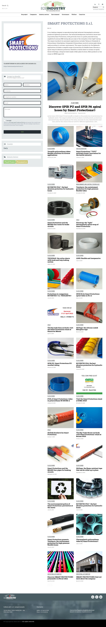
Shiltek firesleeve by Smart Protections (58, 434)
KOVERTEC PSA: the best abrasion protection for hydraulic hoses (89, 365)
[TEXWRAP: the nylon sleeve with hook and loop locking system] (61, 243)
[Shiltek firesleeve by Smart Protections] (61, 417)
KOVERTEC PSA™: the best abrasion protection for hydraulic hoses (61, 189)
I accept (8, 120)
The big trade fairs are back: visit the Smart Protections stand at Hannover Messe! (60, 329)
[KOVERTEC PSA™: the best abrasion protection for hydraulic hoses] (61, 172)
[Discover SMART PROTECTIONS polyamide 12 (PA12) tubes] (61, 561)
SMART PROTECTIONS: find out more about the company (89, 578)
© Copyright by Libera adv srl (13, 621)
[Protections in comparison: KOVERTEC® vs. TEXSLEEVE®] (61, 278)
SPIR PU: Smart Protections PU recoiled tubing (60, 364)
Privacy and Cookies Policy (17, 122)
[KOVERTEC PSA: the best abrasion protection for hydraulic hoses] (89, 348)
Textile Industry (81, 148)
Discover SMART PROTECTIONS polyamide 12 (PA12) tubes (60, 578)
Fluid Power (9, 162)
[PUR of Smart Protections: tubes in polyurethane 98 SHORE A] (61, 383)
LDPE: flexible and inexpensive (88, 258)
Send (22, 132)
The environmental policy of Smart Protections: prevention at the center (60, 505)
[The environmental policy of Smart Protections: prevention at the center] (61, 488)
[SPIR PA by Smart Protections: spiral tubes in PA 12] (89, 278)
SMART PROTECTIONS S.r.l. (70, 113)
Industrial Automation (54, 574)
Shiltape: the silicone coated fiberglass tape (87, 329)
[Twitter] (98, 4)
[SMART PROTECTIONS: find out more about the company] (89, 561)
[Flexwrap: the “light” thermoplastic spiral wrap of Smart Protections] (89, 207)
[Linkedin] (95, 4)
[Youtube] (102, 4)
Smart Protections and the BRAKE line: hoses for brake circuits (58, 224)
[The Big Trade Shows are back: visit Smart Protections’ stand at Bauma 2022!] (89, 417)
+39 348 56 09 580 (44, 610)
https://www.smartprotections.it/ (13, 66)
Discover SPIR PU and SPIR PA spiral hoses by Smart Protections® (75, 108)
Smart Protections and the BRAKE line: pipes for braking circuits (59, 470)
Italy (6, 148)
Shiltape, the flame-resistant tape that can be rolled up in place (89, 469)
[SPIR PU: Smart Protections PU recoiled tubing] (61, 348)
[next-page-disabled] (51, 585)
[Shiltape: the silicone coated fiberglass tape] (89, 312)
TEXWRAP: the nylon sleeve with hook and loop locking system (59, 260)
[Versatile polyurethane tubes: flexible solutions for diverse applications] (61, 136)
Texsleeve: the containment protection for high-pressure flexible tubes (87, 189)
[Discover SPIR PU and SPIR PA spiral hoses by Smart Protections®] (75, 81)
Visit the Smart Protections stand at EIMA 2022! (89, 400)
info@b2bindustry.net (86, 611)
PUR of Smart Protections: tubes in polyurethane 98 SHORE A (60, 400)
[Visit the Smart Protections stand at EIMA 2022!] (89, 383)
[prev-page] (49, 585)
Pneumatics (22, 162)
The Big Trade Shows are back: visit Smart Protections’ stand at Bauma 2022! (88, 434)
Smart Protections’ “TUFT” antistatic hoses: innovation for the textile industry (88, 153)
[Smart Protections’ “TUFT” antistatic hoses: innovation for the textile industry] (89, 136)
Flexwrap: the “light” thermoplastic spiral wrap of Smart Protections (87, 224)
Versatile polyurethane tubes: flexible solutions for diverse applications (59, 153)
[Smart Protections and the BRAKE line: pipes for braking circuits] (61, 453)
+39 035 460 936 (44, 612)
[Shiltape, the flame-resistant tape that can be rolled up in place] (89, 453)
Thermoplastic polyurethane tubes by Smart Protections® (87, 540)
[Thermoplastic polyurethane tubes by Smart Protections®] (89, 524)
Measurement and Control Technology (88, 184)
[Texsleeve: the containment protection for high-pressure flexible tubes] (89, 172)
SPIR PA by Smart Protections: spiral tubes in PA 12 (88, 295)
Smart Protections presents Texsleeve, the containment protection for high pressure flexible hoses (58, 542)
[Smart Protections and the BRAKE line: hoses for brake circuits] (61, 207)
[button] (16, 5)
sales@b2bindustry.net (88, 610)
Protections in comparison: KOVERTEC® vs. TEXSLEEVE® (59, 295)
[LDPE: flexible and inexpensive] (89, 243)
